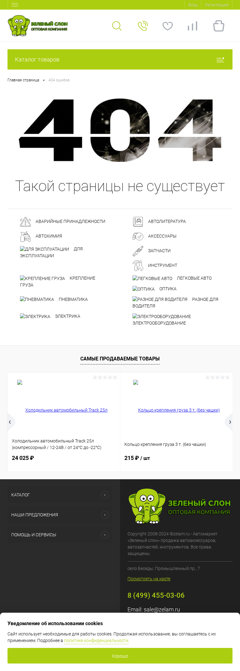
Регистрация (216, 4)
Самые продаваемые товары (120, 359)
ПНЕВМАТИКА (73, 299)
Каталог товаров (37, 59)
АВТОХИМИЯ (48, 236)
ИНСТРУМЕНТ (162, 265)
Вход (192, 4)
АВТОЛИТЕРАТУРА (166, 221)
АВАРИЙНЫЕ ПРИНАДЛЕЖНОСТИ (70, 221)
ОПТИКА (167, 288)
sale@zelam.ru (162, 609)
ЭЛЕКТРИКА (67, 316)
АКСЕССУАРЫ (162, 236)
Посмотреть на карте (149, 578)
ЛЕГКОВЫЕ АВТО (194, 278)
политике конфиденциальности (96, 640)
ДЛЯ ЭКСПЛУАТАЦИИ (51, 252)
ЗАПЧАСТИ (159, 250)
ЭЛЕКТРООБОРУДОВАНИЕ (159, 323)
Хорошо (120, 656)
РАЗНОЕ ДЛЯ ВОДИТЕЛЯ (175, 303)
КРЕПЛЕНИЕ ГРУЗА (57, 281)
